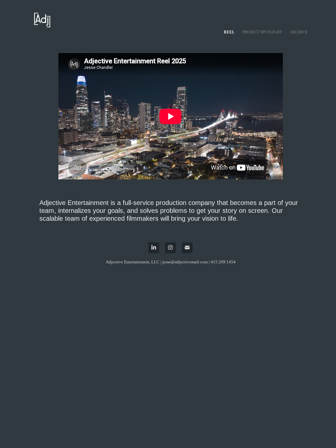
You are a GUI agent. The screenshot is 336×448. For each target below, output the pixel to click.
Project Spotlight (262, 32)
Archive (298, 32)
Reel (229, 32)
